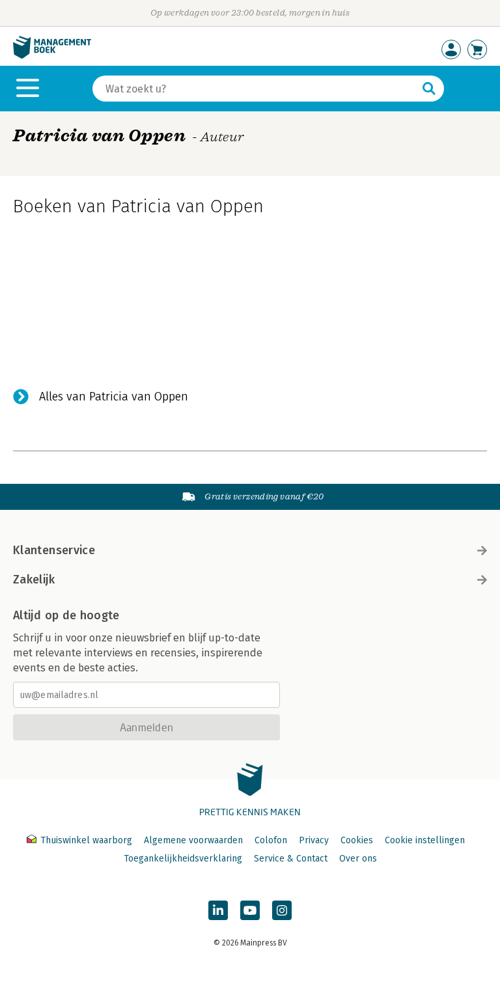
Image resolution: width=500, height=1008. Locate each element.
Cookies (356, 840)
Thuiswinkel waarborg (86, 840)
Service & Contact (290, 858)
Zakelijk (34, 579)
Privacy (314, 840)
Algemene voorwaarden (193, 840)
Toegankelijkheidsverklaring (183, 858)
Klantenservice (54, 550)
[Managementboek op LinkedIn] (218, 910)
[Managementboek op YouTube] (250, 910)
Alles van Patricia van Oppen (113, 396)
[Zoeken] (429, 89)
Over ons (358, 858)
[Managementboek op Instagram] (282, 910)
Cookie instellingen (425, 840)
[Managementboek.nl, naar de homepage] (52, 55)
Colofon (271, 840)
